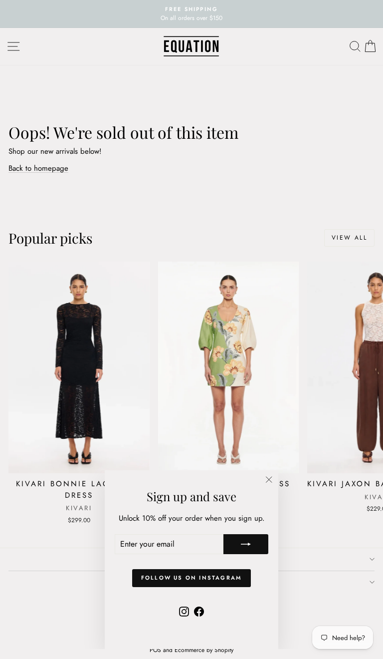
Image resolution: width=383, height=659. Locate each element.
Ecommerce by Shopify (204, 650)
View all (349, 237)
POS (155, 650)
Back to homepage (38, 168)
